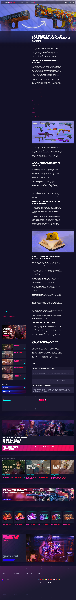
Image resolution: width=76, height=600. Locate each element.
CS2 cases (5, 387)
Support (66, 2)
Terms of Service (29, 573)
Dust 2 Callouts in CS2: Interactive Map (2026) (18, 376)
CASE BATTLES (6, 391)
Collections (28, 568)
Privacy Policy (16, 573)
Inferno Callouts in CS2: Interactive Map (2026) (18, 361)
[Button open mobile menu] (73, 2)
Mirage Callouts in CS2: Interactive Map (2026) (18, 368)
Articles (37, 33)
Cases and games (50, 2)
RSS (39, 573)
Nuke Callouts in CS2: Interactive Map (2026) (18, 353)
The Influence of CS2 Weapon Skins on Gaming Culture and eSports (13, 317)
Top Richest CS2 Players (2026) (17, 345)
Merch (60, 2)
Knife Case (4, 594)
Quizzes (40, 568)
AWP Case (15, 594)
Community (33, 33)
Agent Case (28, 594)
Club (37, 2)
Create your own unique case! (11, 538)
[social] (38, 582)
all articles (19, 458)
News (18, 2)
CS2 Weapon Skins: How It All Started (9, 316)
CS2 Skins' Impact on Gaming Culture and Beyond (10, 322)
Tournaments (66, 568)
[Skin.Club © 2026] (9, 580)
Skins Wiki (56, 2)
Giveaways (53, 568)
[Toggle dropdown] (23, 2)
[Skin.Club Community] (9, 2)
